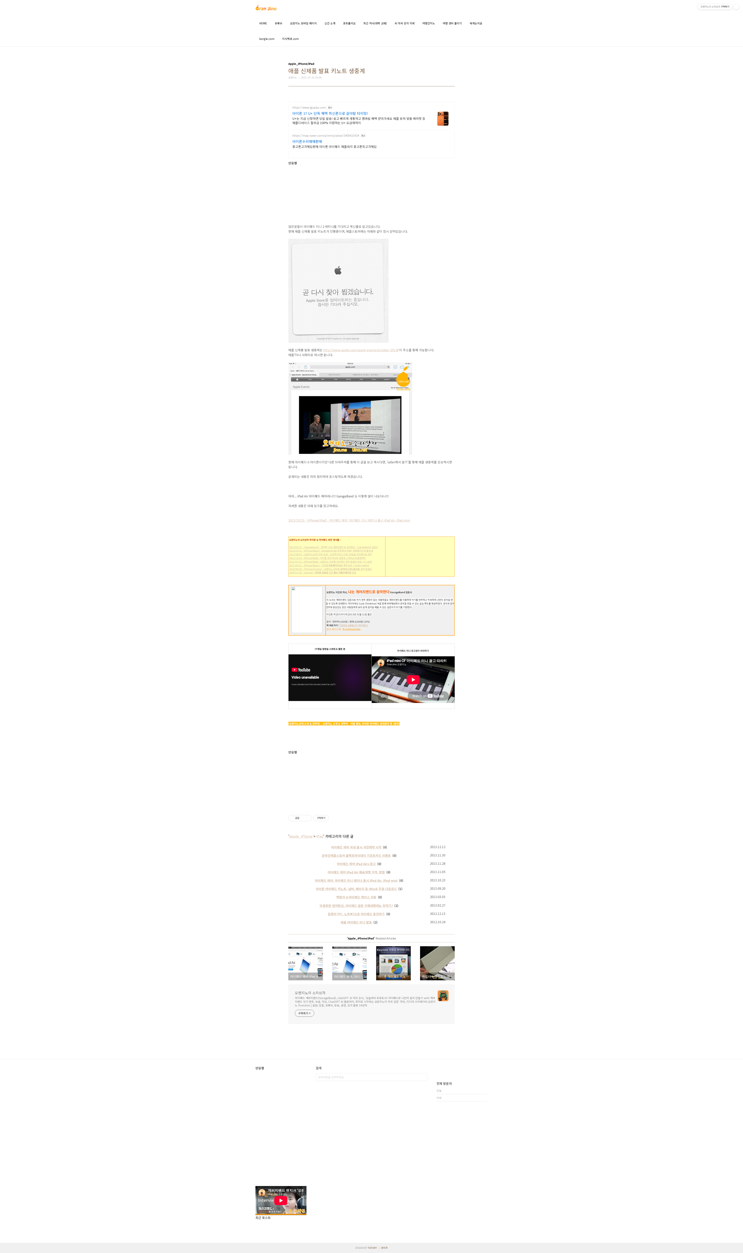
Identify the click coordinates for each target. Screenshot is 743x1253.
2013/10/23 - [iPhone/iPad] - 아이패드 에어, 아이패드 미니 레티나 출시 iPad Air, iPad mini (349, 520)
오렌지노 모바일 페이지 (303, 23)
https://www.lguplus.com (309, 107)
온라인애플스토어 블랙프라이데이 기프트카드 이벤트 (356, 855)
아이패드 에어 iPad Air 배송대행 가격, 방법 (356, 872)
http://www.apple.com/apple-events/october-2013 (360, 350)
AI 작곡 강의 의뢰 (405, 23)
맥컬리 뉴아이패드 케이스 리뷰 (356, 897)
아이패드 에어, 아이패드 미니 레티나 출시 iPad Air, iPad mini (356, 880)
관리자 (384, 1247)
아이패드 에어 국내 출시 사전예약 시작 (356, 847)
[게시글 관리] (307, 818)
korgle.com (266, 39)
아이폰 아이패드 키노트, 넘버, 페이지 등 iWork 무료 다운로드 (356, 888)
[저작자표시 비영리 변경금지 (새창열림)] (334, 818)
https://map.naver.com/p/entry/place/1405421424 (325, 135)
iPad (319, 836)
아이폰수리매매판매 (307, 141)
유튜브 (278, 23)
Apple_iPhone (300, 836)
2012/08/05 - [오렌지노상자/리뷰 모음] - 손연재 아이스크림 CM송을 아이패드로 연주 (330, 554)
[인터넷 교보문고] (348, 625)
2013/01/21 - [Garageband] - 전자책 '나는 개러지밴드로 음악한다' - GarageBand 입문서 (333, 547)
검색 (423, 1077)
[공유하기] (302, 818)
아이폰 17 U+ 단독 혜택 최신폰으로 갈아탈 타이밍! (330, 113)
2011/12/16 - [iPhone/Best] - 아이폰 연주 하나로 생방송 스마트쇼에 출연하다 (327, 558)
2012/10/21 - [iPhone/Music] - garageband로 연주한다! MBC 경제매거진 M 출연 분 (331, 550)
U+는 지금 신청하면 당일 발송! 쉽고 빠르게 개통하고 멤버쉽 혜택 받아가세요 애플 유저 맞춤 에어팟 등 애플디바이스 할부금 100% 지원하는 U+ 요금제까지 (358, 120)
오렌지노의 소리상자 (310, 992)
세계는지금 (476, 23)
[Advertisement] (371, 192)
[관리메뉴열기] (736, 7)
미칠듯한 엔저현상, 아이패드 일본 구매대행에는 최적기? (356, 905)
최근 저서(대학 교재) (375, 23)
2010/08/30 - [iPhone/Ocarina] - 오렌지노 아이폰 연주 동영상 (330, 569)
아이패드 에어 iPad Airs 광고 (356, 863)
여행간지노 (428, 23)
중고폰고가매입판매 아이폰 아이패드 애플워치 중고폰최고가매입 (334, 146)
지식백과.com (290, 39)
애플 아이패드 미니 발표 (356, 922)
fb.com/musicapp (351, 629)
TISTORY (372, 1247)
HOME (263, 23)
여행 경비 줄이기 (452, 23)
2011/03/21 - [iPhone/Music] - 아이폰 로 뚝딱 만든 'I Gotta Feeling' (329, 565)
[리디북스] (363, 625)
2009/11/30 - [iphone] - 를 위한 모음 (322, 572)
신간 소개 (329, 23)
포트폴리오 (349, 23)
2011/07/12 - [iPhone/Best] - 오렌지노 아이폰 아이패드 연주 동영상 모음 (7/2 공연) (330, 561)
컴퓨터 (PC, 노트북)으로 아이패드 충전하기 (356, 914)
